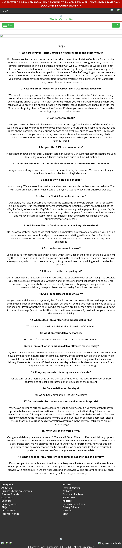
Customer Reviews (72, 494)
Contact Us (7, 497)
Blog (65, 513)
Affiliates (67, 491)
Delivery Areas (9, 504)
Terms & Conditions (73, 504)
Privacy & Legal (70, 507)
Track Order (8, 510)
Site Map (67, 510)
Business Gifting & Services (16, 491)
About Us (6, 487)
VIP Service (68, 497)
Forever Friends (10, 494)
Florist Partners (71, 487)
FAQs (4, 507)
